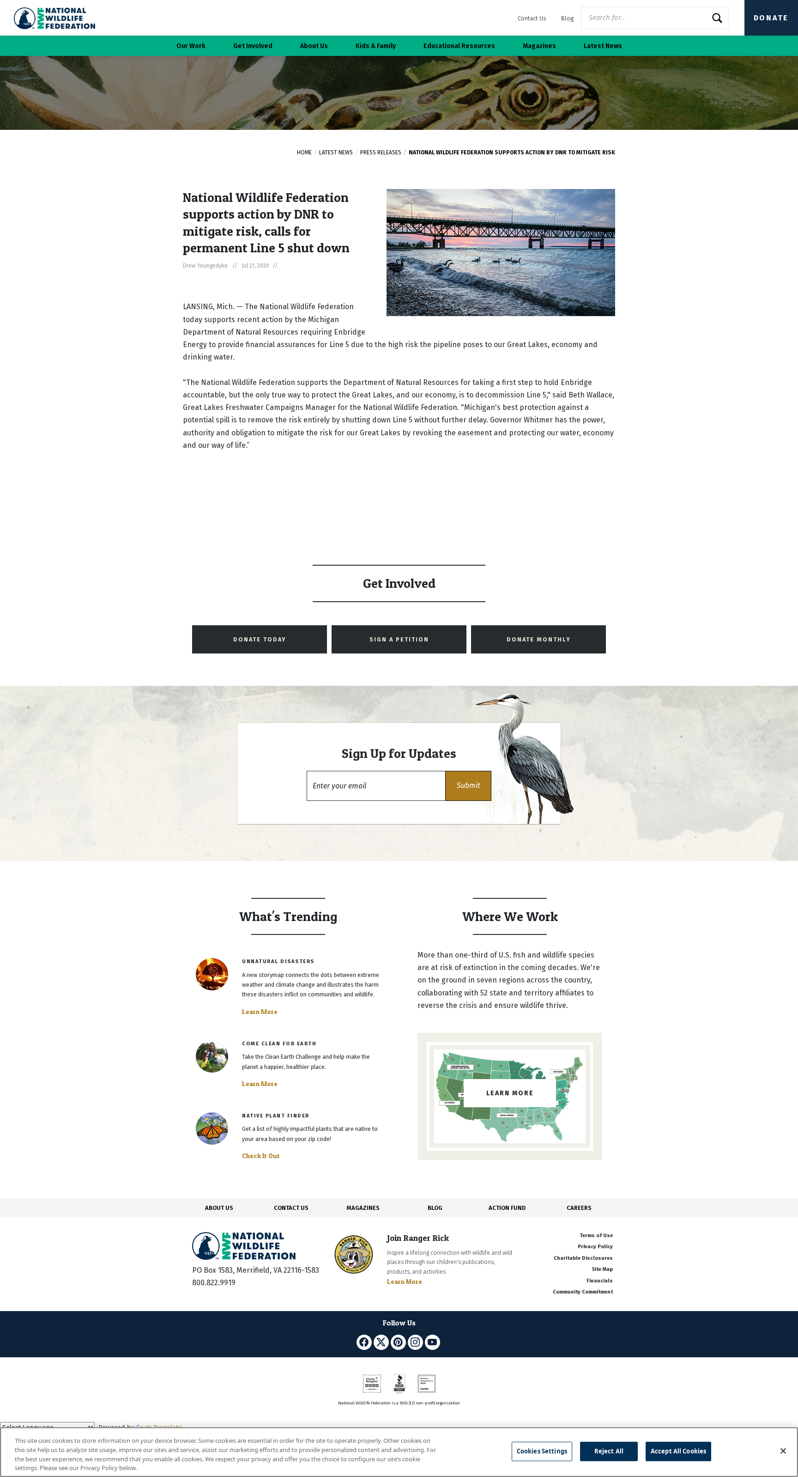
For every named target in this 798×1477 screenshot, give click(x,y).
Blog (567, 18)
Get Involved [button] (252, 46)
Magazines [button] (539, 46)
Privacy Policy (595, 1247)
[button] (468, 786)
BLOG (435, 1207)
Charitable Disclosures (583, 1258)
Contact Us (532, 18)
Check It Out (261, 1156)
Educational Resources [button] (459, 46)
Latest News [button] (603, 46)
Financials (599, 1281)
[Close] (783, 1450)
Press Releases (380, 152)
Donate (771, 17)
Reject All (608, 1451)
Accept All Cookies (678, 1451)
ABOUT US (219, 1207)
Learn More (260, 1011)
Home (304, 152)
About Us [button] (314, 46)
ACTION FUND (507, 1207)
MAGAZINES (363, 1207)
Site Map (602, 1269)
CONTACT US (291, 1207)
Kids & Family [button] (376, 46)
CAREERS (579, 1207)
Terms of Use (596, 1236)
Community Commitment (583, 1292)
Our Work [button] (191, 46)
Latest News (336, 152)
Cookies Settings (542, 1451)
